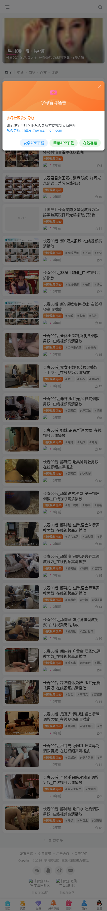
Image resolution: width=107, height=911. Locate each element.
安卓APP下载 (33, 142)
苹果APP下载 (63, 142)
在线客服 (90, 142)
